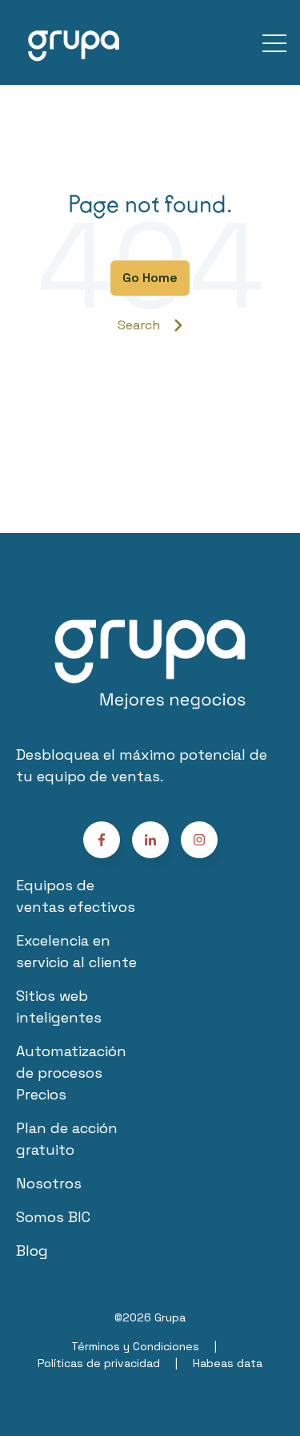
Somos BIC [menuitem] (53, 1217)
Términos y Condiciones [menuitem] (135, 1346)
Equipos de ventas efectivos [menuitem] (75, 896)
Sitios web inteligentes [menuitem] (59, 1006)
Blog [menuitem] (32, 1250)
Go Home (150, 277)
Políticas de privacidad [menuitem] (99, 1363)
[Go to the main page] (74, 42)
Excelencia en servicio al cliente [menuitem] (76, 951)
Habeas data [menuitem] (227, 1363)
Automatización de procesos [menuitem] (71, 1062)
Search (139, 325)
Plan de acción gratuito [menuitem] (67, 1139)
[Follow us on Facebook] (199, 839)
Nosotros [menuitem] (49, 1183)
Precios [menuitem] (41, 1094)
